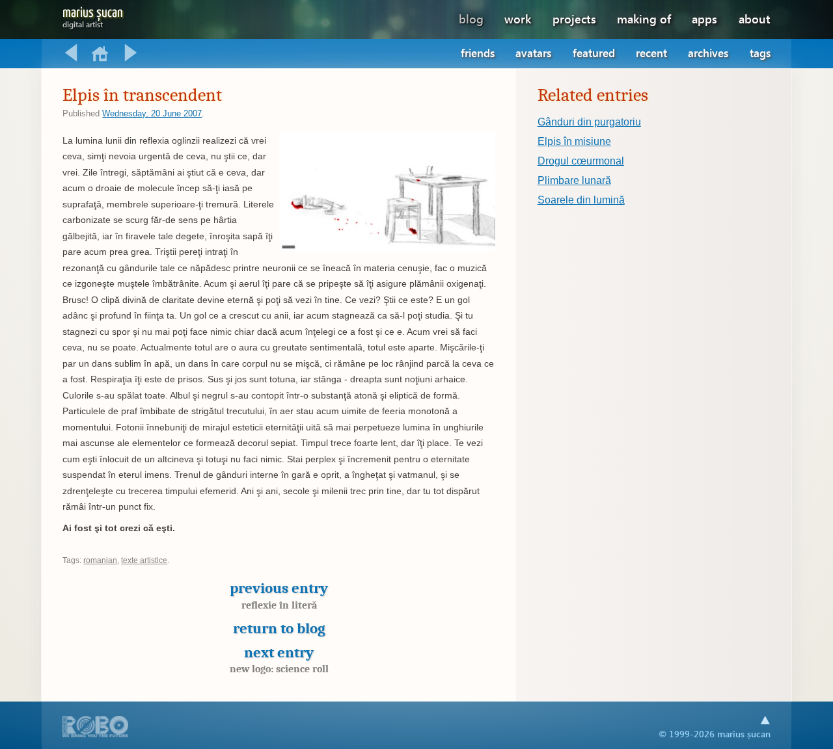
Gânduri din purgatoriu (589, 121)
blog (471, 18)
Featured (594, 53)
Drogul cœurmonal (581, 160)
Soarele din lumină (581, 199)
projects (574, 18)
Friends (478, 53)
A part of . (95, 728)
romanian (100, 560)
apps (704, 18)
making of (644, 18)
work (517, 18)
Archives (708, 53)
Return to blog (279, 628)
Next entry (279, 660)
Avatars (533, 53)
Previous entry (279, 595)
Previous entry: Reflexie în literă (71, 53)
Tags (760, 53)
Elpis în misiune (574, 141)
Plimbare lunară (574, 180)
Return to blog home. (101, 53)
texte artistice (144, 560)
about (755, 18)
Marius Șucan (92, 15)
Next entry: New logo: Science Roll (131, 53)
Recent (651, 53)
